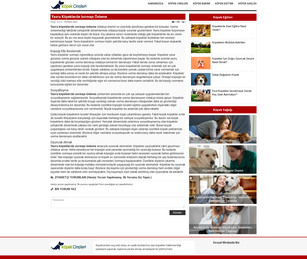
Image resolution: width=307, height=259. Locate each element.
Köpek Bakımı (201, 3)
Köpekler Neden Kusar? (223, 140)
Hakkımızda (155, 3)
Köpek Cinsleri (178, 3)
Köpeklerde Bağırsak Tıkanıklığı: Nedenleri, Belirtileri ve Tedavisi (223, 199)
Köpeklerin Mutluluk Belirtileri (228, 42)
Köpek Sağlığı (247, 3)
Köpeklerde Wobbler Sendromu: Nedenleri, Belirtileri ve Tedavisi (223, 229)
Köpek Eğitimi (224, 3)
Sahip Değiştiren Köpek (225, 74)
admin (60, 22)
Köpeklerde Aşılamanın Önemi (222, 170)
